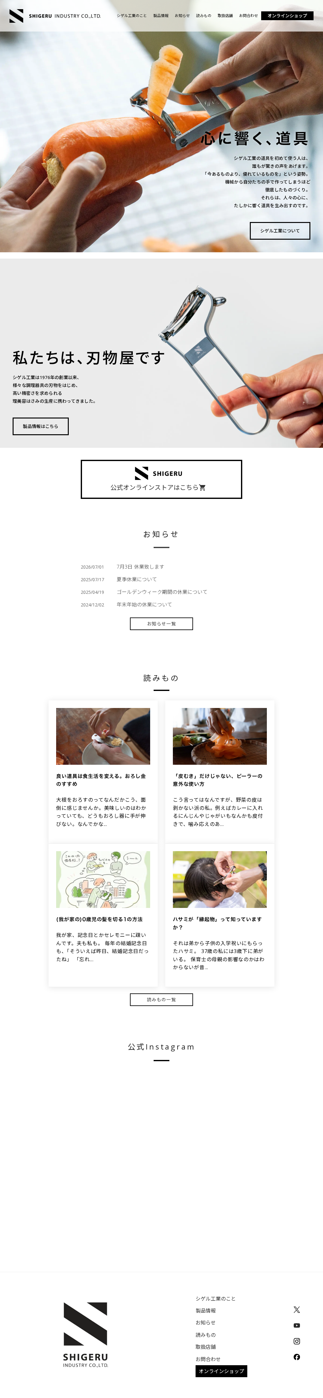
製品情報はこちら (40, 426)
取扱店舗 (225, 15)
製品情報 (160, 15)
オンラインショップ (287, 16)
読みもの (203, 15)
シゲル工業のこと (132, 15)
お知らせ (182, 15)
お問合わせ (248, 15)
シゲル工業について (280, 231)
